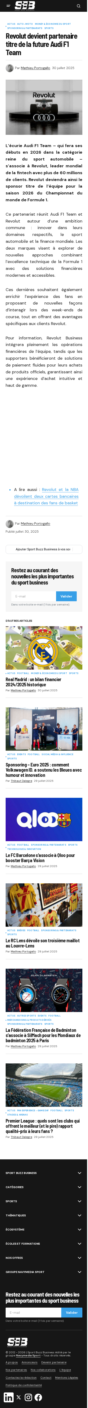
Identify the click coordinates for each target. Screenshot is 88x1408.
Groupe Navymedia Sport (25, 1272)
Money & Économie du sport (53, 24)
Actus (11, 24)
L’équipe (65, 1370)
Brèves (21, 931)
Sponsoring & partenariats (24, 28)
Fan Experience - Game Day (33, 1111)
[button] (8, 6)
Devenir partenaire (53, 1362)
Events (21, 754)
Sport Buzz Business (21, 1173)
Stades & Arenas (17, 1115)
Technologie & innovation (24, 849)
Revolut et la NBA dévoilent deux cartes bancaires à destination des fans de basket (46, 496)
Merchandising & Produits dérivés (29, 1020)
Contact (45, 1377)
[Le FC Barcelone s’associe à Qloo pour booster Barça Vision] (44, 819)
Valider (66, 596)
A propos (12, 1362)
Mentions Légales (66, 1377)
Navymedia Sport (28, 1355)
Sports (49, 28)
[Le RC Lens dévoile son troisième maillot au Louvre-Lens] (44, 905)
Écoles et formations (23, 1243)
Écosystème (15, 1229)
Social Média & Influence (57, 754)
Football (23, 673)
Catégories (14, 1187)
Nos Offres (14, 1258)
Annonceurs (30, 1362)
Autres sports (26, 1016)
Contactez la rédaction (21, 1377)
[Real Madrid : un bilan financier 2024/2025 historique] (44, 648)
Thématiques (16, 1215)
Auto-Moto (25, 24)
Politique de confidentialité (24, 1385)
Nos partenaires (16, 1370)
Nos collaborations (43, 1370)
